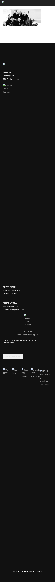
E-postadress (8, 342)
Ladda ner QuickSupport (27, 333)
